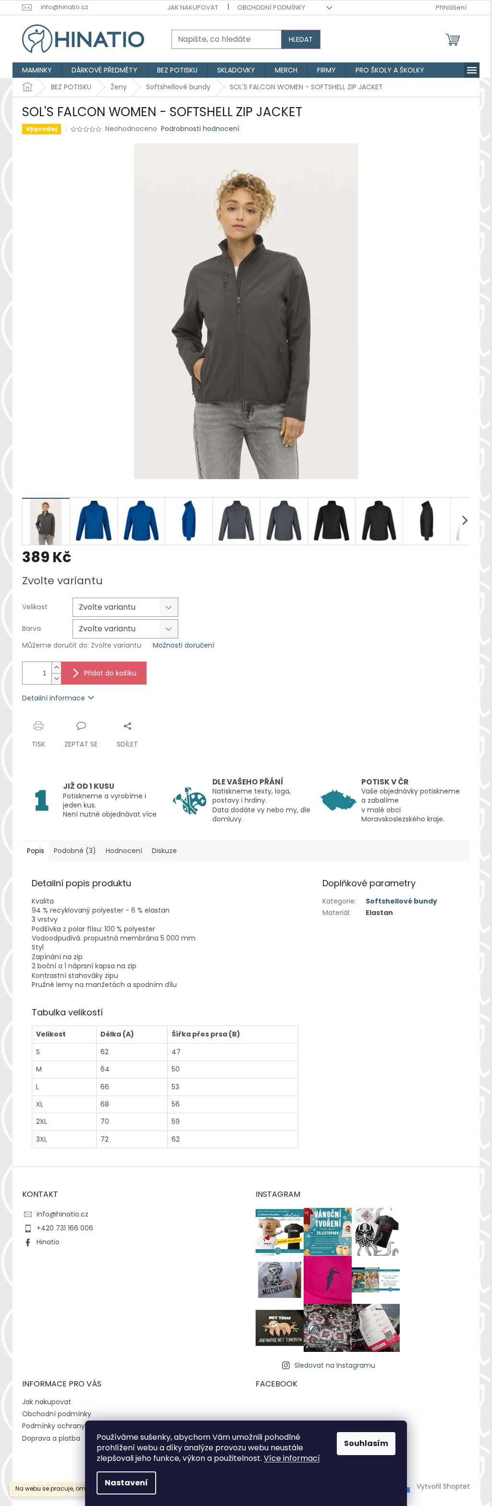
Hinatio (48, 1242)
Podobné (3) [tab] (75, 850)
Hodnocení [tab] (124, 850)
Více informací (292, 1458)
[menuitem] (37, 70)
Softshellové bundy (401, 901)
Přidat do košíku (110, 673)
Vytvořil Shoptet (443, 1486)
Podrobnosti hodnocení (200, 128)
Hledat (301, 39)
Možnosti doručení (183, 645)
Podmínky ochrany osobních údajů (80, 1426)
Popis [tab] (35, 850)
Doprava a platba (51, 1438)
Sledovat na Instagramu (335, 1365)
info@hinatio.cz (62, 1214)
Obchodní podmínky (271, 7)
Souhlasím (366, 1443)
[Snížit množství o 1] (56, 678)
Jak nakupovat (192, 7)
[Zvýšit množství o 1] (56, 667)
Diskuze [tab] (164, 850)
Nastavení (126, 1482)
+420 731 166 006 (65, 1228)
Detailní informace (53, 698)
